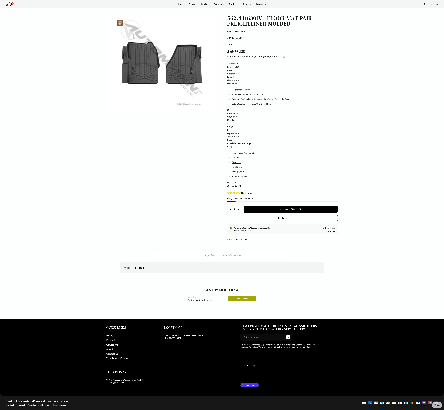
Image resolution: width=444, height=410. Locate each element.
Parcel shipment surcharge (239, 143)
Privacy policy (21, 405)
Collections (112, 344)
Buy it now (282, 218)
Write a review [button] (242, 298)
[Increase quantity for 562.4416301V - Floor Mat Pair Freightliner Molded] (239, 209)
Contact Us (112, 353)
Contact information (59, 405)
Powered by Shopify (62, 401)
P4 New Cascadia (239, 176)
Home (109, 335)
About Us (111, 349)
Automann (236, 157)
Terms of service (33, 405)
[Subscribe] (288, 337)
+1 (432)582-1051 (172, 338)
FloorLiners (237, 167)
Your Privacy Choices (117, 358)
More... (230, 110)
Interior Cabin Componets (243, 153)
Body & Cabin (238, 171)
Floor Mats (236, 162)
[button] (234, 193)
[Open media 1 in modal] (161, 64)
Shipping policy (45, 405)
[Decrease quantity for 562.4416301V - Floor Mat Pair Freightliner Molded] (230, 209)
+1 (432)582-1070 (115, 382)
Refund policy (10, 405)
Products (111, 340)
